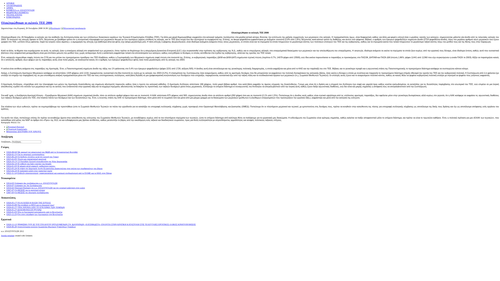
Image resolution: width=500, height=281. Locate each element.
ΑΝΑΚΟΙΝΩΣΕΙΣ (14, 5)
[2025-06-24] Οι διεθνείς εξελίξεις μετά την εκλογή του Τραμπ (32, 157)
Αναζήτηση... (6, 142)
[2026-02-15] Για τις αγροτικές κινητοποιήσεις (25, 154)
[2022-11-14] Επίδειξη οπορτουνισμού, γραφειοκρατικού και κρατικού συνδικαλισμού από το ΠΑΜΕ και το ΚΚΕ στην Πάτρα (59, 173)
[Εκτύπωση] (54, 28)
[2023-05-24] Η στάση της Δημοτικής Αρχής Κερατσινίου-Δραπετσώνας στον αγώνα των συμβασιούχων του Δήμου (54, 168)
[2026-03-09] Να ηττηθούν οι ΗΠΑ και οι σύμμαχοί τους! (30, 205)
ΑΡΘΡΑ (9, 8)
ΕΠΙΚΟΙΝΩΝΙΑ (13, 17)
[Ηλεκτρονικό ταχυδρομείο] (73, 28)
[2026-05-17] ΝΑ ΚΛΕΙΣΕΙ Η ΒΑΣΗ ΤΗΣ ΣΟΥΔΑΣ (28, 203)
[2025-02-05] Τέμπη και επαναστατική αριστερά (26, 159)
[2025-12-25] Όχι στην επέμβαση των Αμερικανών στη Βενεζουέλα (34, 214)
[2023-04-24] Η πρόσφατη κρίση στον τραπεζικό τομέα (29, 171)
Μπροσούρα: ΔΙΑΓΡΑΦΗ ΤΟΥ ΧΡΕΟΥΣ (23, 131)
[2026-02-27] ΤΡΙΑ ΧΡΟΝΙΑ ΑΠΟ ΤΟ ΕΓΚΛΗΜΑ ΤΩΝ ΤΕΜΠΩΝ (35, 207)
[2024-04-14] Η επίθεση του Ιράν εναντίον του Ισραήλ (28, 164)
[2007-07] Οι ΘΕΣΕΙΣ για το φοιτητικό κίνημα (25, 190)
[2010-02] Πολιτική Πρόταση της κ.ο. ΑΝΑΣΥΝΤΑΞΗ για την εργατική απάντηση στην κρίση (45, 188)
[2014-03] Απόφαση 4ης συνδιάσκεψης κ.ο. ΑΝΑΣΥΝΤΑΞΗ (31, 183)
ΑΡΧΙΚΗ (10, 3)
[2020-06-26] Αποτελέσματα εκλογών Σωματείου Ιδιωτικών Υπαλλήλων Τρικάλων (41, 227)
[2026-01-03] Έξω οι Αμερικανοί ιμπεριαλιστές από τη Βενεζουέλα (34, 212)
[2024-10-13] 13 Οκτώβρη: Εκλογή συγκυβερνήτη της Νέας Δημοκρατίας (36, 161)
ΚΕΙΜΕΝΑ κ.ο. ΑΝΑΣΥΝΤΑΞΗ (20, 10)
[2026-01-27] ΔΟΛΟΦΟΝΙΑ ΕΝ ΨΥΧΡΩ (23, 210)
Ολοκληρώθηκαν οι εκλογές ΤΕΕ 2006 (26, 22)
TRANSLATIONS (14, 15)
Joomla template (7, 236)
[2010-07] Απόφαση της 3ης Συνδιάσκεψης (24, 185)
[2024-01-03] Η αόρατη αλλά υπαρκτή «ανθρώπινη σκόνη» (30, 166)
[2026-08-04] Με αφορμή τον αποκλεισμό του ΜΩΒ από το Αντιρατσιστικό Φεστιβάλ (42, 152)
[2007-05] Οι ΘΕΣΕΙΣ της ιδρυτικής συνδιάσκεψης (27, 192)
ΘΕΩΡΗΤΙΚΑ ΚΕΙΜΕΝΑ (17, 12)
